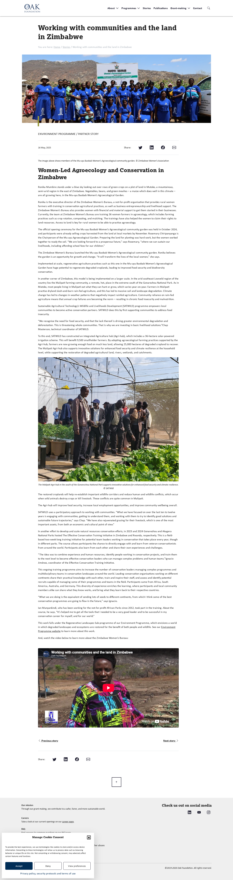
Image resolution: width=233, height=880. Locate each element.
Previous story (49, 740)
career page (68, 821)
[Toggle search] (208, 8)
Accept (19, 866)
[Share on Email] (174, 147)
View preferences (77, 866)
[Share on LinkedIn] (151, 147)
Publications (161, 8)
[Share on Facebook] (163, 147)
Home (57, 47)
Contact (197, 8)
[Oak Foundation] (32, 8)
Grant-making (178, 8)
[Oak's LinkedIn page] (189, 812)
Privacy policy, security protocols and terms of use (48, 873)
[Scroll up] (116, 782)
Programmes (129, 8)
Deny (48, 866)
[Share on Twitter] (140, 147)
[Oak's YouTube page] (199, 812)
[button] (89, 837)
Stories (147, 8)
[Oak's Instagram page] (208, 812)
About (111, 8)
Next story (169, 740)
